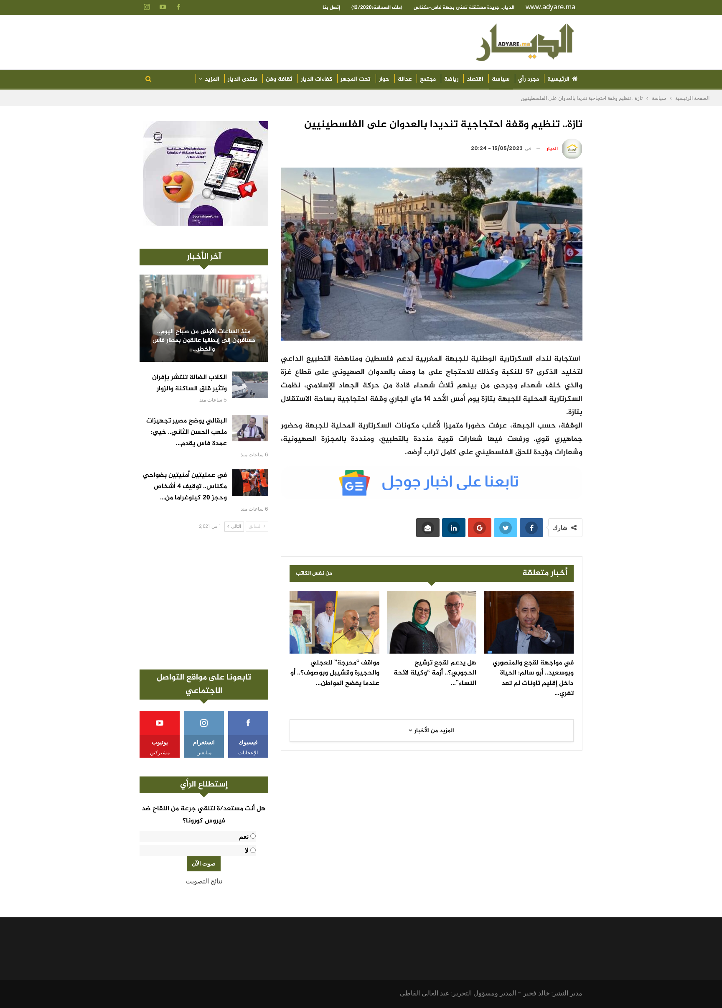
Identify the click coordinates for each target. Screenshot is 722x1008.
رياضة (451, 79)
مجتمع (428, 79)
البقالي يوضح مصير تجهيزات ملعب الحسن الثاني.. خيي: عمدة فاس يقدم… (186, 432)
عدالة (405, 79)
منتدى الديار (242, 79)
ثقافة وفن (279, 79)
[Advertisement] (204, 600)
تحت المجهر (356, 79)
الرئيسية (558, 79)
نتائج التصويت (204, 881)
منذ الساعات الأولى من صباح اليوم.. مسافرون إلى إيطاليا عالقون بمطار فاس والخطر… (204, 341)
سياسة (501, 79)
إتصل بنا (331, 7)
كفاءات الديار (316, 79)
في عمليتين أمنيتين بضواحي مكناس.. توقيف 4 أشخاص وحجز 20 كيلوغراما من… (185, 487)
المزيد (212, 79)
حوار (384, 79)
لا (247, 851)
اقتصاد (475, 79)
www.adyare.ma (550, 7)
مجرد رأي (528, 79)
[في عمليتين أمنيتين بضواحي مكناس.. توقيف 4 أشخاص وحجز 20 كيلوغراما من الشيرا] (250, 482)
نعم (244, 836)
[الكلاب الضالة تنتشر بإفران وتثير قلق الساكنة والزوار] (250, 385)
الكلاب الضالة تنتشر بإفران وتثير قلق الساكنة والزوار (189, 383)
